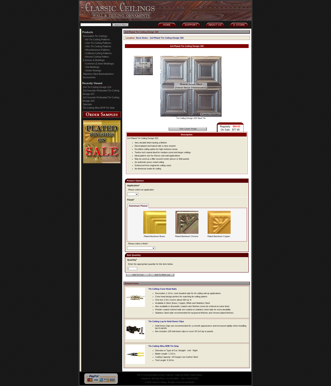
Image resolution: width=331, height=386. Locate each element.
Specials (87, 104)
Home (167, 25)
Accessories (89, 77)
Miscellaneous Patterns (97, 50)
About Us (215, 25)
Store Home (142, 38)
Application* (133, 185)
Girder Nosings (93, 70)
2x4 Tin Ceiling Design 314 (97, 87)
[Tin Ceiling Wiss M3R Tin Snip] (136, 365)
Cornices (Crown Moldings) (99, 63)
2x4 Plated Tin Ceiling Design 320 (167, 38)
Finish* (130, 200)
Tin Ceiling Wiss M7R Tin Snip (99, 107)
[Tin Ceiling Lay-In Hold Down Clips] (136, 340)
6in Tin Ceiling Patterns (97, 39)
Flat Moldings (92, 67)
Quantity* (132, 260)
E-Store (239, 25)
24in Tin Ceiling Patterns (98, 46)
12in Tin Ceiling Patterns (98, 43)
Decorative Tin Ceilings (95, 36)
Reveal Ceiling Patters (97, 56)
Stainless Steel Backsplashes (98, 74)
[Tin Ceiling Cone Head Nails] (136, 308)
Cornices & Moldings (94, 60)
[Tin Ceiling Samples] (102, 117)
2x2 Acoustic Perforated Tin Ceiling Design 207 (101, 92)
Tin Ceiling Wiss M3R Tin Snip (163, 346)
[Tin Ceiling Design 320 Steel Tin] (191, 116)
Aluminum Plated (138, 206)
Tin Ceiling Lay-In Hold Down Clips (166, 321)
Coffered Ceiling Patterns (98, 53)
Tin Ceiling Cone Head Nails (162, 289)
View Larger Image (188, 129)
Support (191, 25)
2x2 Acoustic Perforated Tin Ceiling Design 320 (101, 99)
